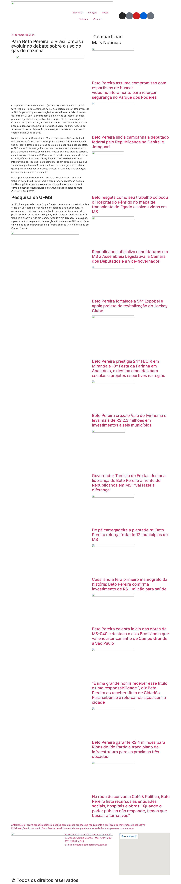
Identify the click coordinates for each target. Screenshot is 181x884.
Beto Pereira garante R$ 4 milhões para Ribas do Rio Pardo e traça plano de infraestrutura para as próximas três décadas (128, 749)
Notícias (83, 19)
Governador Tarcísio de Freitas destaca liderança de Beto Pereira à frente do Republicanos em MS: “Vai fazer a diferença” (129, 482)
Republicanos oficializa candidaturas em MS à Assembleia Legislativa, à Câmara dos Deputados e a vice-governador (130, 256)
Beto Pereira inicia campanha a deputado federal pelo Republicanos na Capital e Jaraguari (130, 142)
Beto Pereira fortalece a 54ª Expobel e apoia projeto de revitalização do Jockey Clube (130, 306)
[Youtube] (136, 15)
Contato (97, 19)
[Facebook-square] (129, 15)
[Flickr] (143, 15)
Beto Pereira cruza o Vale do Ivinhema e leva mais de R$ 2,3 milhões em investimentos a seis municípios (129, 420)
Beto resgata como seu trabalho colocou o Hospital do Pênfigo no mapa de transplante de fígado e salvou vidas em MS (130, 204)
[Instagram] (122, 15)
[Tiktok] (150, 15)
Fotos (105, 12)
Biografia (77, 12)
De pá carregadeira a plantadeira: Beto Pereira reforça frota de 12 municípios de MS (130, 535)
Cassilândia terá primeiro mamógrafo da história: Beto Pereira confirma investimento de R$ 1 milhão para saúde (129, 584)
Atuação (92, 12)
